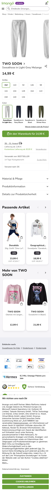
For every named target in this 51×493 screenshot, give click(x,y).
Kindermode (41, 348)
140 (14, 97)
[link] (18, 114)
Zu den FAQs (42, 160)
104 (14, 91)
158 (6, 97)
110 (14, 85)
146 (32, 85)
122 (40, 91)
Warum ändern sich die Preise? (37, 127)
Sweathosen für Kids (11, 348)
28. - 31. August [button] (11, 143)
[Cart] (21, 237)
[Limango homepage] (8, 3)
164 (32, 91)
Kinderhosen (28, 348)
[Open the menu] (3, 8)
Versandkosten (41, 149)
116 (6, 91)
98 (41, 85)
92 (23, 85)
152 (6, 85)
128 (23, 91)
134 (23, 97)
